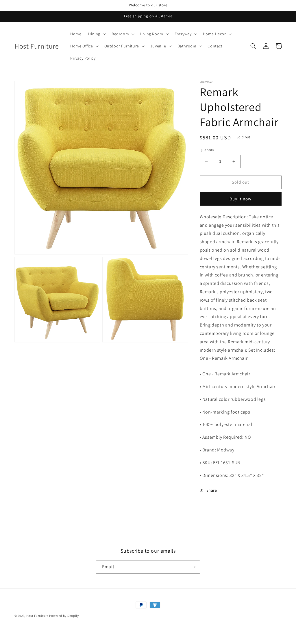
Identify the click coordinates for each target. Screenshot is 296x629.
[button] (96, 34)
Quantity (207, 149)
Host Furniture (37, 616)
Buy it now (240, 199)
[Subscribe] (193, 567)
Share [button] (211, 490)
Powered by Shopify (64, 616)
